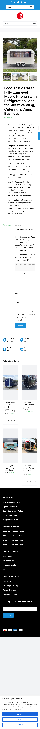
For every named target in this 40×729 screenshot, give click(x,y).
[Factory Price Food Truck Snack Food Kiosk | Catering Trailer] (10, 382)
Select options (8, 421)
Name (17, 293)
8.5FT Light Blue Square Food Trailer (9, 468)
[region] (20, 712)
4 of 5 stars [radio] (29, 267)
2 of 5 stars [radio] (21, 267)
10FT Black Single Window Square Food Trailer (29, 405)
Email (17, 302)
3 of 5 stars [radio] (25, 267)
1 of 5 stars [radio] (17, 267)
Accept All (20, 714)
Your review (20, 274)
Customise (20, 719)
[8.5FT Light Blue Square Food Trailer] (10, 446)
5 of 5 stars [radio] (33, 267)
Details (15, 420)
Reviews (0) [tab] (7, 225)
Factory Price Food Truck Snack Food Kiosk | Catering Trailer (10, 406)
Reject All (20, 725)
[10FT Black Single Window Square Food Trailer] (29, 382)
